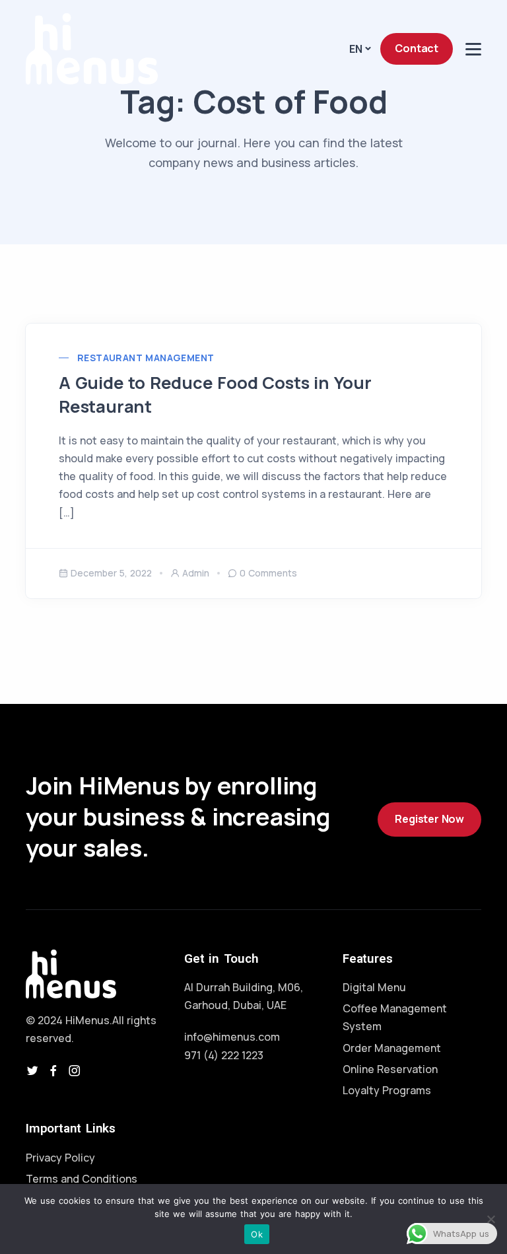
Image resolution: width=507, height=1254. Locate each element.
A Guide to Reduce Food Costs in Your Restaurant (215, 394)
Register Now (429, 819)
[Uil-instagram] (74, 1070)
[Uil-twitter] (32, 1070)
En (355, 49)
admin (195, 573)
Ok (257, 1234)
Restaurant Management (145, 357)
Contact (416, 48)
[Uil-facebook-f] (53, 1070)
